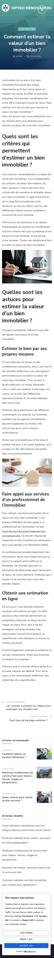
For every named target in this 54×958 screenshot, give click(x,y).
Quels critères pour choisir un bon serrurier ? (17, 799)
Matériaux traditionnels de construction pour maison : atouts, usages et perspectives (17, 777)
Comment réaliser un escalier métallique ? (14, 755)
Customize (26, 932)
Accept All (26, 945)
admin (19, 56)
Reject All (26, 939)
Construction (27, 29)
